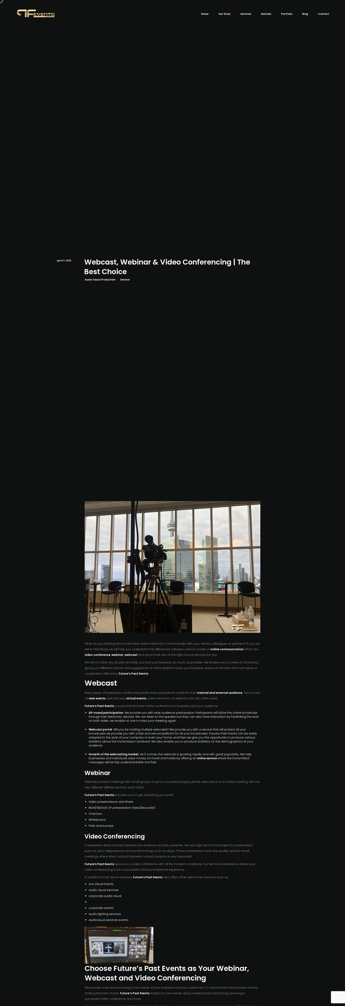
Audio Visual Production (100, 279)
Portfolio (286, 14)
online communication (227, 649)
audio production (101, 902)
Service (125, 279)
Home (204, 14)
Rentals (266, 14)
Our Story (224, 14)
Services (245, 14)
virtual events (136, 698)
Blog (305, 14)
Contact (323, 14)
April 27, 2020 (64, 260)
